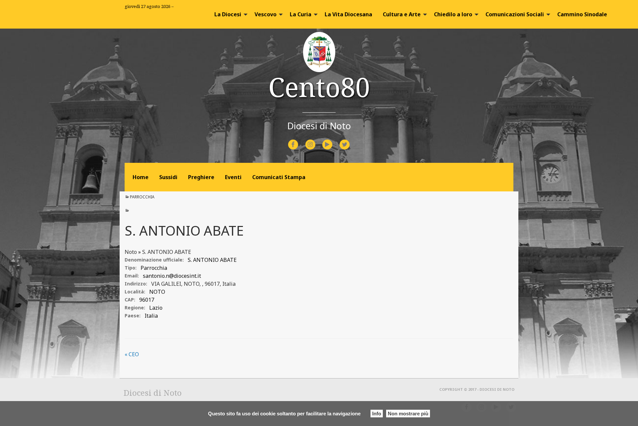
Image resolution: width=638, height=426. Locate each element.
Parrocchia (142, 197)
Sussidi (168, 177)
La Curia (300, 14)
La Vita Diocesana (348, 14)
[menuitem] (229, 14)
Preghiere (201, 177)
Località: (135, 291)
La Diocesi (227, 14)
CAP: (130, 299)
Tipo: (131, 268)
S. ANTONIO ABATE (166, 252)
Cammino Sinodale (582, 14)
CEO (132, 354)
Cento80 (319, 86)
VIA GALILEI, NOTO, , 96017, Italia (193, 283)
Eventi (233, 177)
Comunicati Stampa (278, 177)
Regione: (135, 307)
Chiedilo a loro (453, 14)
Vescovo (265, 14)
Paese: (133, 315)
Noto (131, 252)
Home (141, 177)
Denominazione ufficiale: (154, 260)
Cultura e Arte (402, 14)
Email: (132, 275)
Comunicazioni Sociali (514, 14)
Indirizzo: (136, 283)
